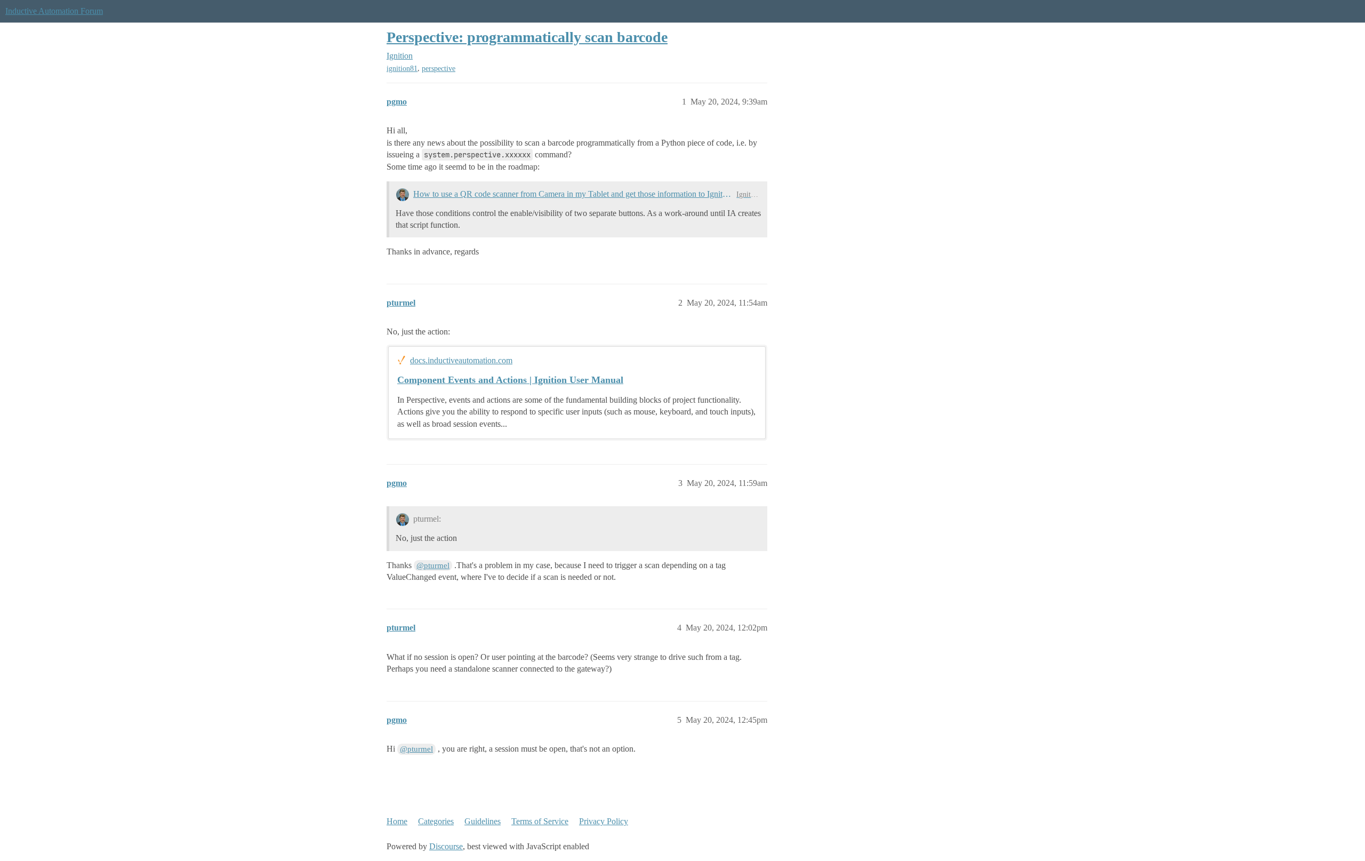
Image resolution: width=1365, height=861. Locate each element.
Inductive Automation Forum (54, 10)
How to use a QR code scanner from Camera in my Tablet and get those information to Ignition (573, 193)
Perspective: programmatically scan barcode (527, 37)
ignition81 (402, 69)
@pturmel (432, 565)
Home (397, 821)
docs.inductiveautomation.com (461, 360)
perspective (438, 69)
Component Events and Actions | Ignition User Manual (510, 379)
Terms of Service (539, 821)
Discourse (446, 846)
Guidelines (482, 821)
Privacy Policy (603, 821)
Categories (436, 821)
